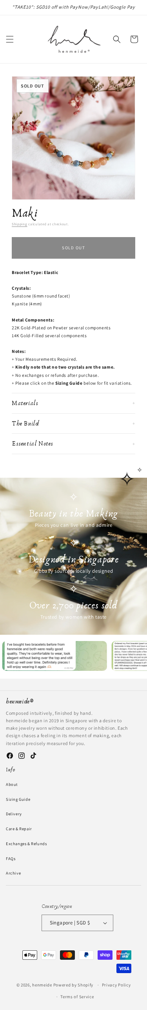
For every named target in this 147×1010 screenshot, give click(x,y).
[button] (9, 39)
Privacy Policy (116, 985)
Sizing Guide (18, 799)
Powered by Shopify (73, 985)
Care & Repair (19, 828)
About (12, 784)
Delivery (14, 813)
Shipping (19, 224)
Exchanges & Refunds (26, 843)
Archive (13, 873)
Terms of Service (77, 996)
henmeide (42, 985)
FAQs (10, 858)
